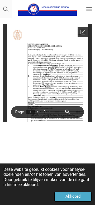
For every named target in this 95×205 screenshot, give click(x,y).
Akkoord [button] (72, 196)
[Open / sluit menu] (89, 9)
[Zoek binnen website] (6, 9)
